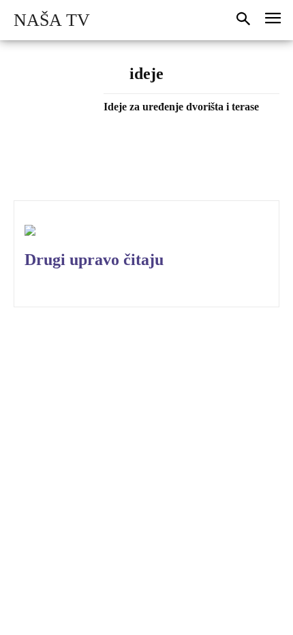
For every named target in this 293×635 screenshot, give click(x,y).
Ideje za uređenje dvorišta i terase (181, 106)
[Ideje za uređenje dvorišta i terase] (53, 133)
